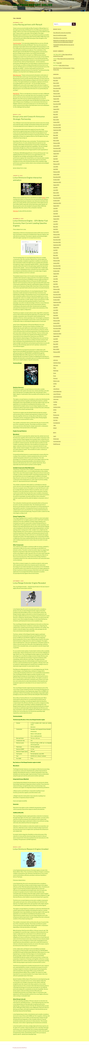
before (43, 197)
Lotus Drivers (56, 388)
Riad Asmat (16, 93)
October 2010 (56, 299)
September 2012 (57, 245)
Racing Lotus (56, 415)
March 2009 (56, 349)
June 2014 (55, 211)
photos (54, 409)
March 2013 (56, 231)
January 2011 (56, 291)
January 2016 (56, 174)
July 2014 (55, 208)
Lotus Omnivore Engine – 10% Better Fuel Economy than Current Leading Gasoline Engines (30, 223)
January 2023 (56, 85)
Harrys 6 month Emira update (59, 35)
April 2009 (55, 346)
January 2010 (56, 323)
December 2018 (57, 124)
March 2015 (56, 192)
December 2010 (57, 294)
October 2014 (56, 200)
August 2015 (56, 184)
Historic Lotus (56, 381)
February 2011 (56, 289)
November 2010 (57, 297)
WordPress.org (56, 444)
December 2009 (57, 325)
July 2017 (55, 156)
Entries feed (56, 438)
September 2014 (57, 203)
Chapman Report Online (32, 4)
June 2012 (55, 252)
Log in (54, 436)
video (54, 425)
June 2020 (55, 106)
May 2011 (55, 281)
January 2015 (56, 195)
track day (55, 420)
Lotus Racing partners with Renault (27, 24)
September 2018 (57, 130)
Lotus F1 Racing (56, 394)
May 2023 (55, 80)
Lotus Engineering (57, 391)
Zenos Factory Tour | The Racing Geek (61, 68)
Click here (15, 211)
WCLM (54, 428)
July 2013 (55, 221)
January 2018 (56, 145)
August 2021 (56, 98)
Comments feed (57, 441)
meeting (55, 402)
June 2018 (55, 132)
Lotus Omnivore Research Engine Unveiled (30, 849)
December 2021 (57, 96)
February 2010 (56, 320)
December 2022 (57, 88)
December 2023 (57, 77)
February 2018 (56, 143)
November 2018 (57, 127)
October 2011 (56, 271)
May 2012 (55, 255)
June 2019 (55, 111)
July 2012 (55, 250)
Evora (54, 375)
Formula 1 (55, 378)
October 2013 (56, 216)
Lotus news (55, 399)
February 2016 (56, 171)
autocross (55, 360)
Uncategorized (56, 422)
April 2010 (55, 315)
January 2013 (56, 237)
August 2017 (56, 153)
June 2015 (55, 190)
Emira (54, 373)
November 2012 (57, 242)
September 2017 (57, 150)
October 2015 (56, 179)
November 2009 (57, 328)
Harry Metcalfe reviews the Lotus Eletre (62, 32)
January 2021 (56, 101)
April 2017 (55, 158)
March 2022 (56, 90)
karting (54, 383)
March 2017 (56, 161)
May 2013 (55, 226)
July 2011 (55, 276)
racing (54, 412)
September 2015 (57, 182)
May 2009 (55, 344)
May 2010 (55, 312)
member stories (56, 407)
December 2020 (57, 103)
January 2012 (56, 263)
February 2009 (56, 352)
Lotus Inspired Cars (57, 396)
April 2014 (55, 213)
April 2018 (55, 137)
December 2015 (57, 177)
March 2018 (56, 140)
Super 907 (59, 62)
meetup (55, 404)
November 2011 (57, 268)
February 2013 (56, 234)
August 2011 (56, 273)
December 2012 (57, 239)
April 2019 (55, 117)
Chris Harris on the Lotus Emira (60, 38)
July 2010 (55, 307)
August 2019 (56, 109)
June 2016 (55, 166)
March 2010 (56, 318)
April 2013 (55, 229)
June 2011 (55, 278)
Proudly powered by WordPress (20, 1047)
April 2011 (55, 284)
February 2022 (56, 93)
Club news (55, 365)
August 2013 (56, 218)
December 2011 (56, 265)
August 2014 (56, 205)
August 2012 (56, 247)
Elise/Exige (55, 370)
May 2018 (55, 135)
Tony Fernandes (17, 43)
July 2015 (55, 187)
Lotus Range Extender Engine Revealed (29, 583)
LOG (54, 386)
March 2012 (56, 257)
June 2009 (55, 341)
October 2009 (56, 331)
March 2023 (56, 83)
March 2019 (56, 119)
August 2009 (56, 336)
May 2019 (55, 114)
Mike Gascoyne (17, 75)
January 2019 (56, 122)
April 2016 (55, 169)
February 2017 (56, 164)
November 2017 (57, 148)
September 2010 (57, 302)
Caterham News (57, 362)
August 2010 (56, 304)
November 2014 (57, 197)
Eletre (54, 368)
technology (55, 417)
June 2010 (55, 310)
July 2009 (55, 338)
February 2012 (56, 260)
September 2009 (57, 333)
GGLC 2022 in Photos (64, 65)
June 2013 (55, 224)
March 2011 (56, 286)
